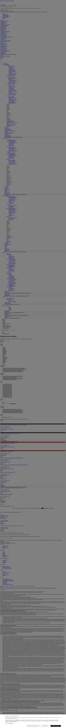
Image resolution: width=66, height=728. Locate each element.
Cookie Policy (11, 723)
